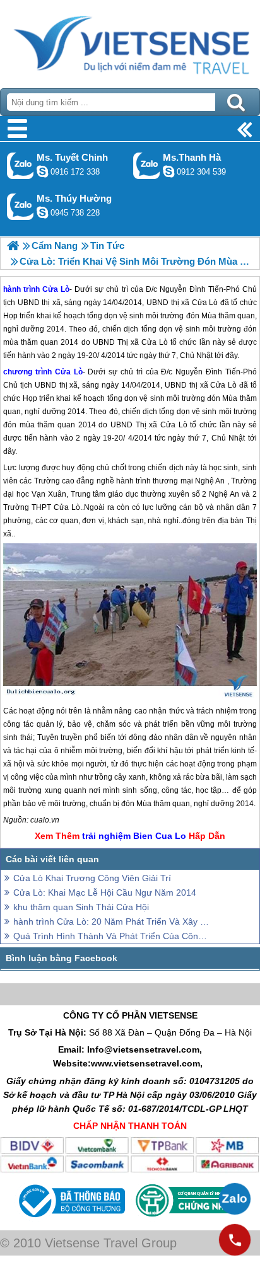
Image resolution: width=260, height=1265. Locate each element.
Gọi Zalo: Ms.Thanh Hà (147, 165)
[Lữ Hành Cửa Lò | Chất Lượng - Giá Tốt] (13, 245)
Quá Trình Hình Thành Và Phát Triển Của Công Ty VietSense (111, 936)
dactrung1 (42, 212)
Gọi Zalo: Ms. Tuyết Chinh (20, 165)
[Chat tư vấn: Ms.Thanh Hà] (168, 171)
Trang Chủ (130, 41)
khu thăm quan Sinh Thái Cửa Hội (81, 907)
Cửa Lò (69, 371)
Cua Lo (170, 836)
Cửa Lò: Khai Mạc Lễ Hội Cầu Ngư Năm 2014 (104, 892)
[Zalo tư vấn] (235, 1199)
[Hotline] (235, 1240)
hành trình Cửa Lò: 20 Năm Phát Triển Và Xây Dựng (111, 921)
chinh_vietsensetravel (42, 171)
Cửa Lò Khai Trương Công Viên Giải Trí (92, 878)
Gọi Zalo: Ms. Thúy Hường (20, 206)
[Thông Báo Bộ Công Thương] (70, 1220)
